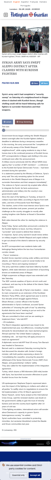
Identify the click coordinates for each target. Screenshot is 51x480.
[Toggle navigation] (5, 14)
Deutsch (8, 2)
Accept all (35, 475)
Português (25, 5)
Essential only (18, 475)
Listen (8, 122)
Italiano (43, 2)
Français (34, 2)
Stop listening (25, 122)
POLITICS (6, 82)
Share (35, 83)
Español (25, 2)
